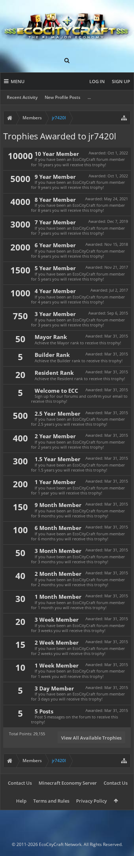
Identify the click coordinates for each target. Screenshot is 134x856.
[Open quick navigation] (124, 118)
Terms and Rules (51, 801)
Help (21, 801)
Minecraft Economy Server (68, 783)
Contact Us (20, 783)
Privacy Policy (91, 801)
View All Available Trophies (91, 738)
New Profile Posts (62, 97)
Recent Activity (22, 97)
